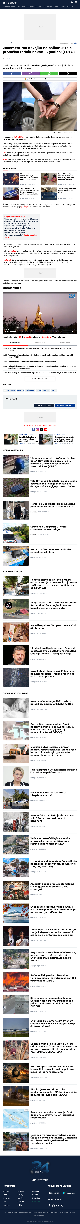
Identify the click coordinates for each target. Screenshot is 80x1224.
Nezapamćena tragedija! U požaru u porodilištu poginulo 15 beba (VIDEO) (52, 702)
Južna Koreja (9, 390)
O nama (8, 1212)
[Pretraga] (72, 2)
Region (35, 1195)
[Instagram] (37, 429)
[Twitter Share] (68, 73)
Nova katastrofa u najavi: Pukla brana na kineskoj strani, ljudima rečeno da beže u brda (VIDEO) (52, 674)
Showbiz (38, 7)
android (27, 337)
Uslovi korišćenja (68, 1212)
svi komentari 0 (44, 405)
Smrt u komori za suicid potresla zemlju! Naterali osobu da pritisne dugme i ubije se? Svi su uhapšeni (29, 191)
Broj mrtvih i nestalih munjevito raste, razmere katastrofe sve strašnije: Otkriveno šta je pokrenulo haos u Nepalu (53, 956)
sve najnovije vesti (40, 379)
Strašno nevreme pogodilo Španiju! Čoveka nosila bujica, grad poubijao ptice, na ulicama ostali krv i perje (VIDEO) (51, 1002)
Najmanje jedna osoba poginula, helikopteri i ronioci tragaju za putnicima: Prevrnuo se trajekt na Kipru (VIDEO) (42, 367)
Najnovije (6, 7)
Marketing (33, 1212)
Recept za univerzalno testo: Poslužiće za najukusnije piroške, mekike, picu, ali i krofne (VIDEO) (40, 356)
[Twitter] (41, 429)
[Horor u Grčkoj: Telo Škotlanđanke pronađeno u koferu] (16, 556)
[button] (40, 313)
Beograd (35, 1191)
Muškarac (30, 390)
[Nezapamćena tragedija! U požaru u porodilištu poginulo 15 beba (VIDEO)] (16, 708)
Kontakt (15, 1212)
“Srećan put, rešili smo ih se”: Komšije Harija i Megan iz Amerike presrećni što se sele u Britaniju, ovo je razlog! (53, 932)
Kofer (5, 159)
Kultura (21, 1201)
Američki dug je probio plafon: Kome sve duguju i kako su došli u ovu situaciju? (52, 887)
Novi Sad (36, 1201)
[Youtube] (45, 429)
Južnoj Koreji (20, 137)
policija (24, 207)
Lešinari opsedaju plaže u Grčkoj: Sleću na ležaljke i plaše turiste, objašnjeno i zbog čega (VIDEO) (53, 864)
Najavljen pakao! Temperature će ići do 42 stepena (53, 627)
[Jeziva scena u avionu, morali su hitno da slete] (49, 193)
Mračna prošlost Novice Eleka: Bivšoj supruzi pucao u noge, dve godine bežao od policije (40, 349)
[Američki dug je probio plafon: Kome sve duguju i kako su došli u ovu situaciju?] (16, 890)
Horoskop (36, 1198)
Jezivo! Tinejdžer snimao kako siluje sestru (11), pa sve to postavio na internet (66, 177)
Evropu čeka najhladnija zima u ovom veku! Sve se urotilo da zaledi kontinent (52, 818)
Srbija (20, 1205)
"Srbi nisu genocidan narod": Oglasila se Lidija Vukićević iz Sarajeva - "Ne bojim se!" (42, 373)
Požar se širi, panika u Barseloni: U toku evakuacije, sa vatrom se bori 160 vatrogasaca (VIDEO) (53, 978)
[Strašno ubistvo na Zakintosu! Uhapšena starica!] (16, 799)
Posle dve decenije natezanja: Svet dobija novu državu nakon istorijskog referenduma (52, 1115)
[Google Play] (69, 1193)
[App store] (54, 1193)
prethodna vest (26, 435)
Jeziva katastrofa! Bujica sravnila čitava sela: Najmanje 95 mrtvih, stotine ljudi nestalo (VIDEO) (50, 841)
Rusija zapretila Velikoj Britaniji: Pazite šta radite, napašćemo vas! (53, 771)
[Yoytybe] (57, 1206)
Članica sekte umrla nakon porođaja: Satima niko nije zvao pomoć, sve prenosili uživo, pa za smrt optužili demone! (29, 177)
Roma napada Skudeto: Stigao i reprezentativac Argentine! (32, 362)
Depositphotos (40, 1216)
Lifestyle (65, 7)
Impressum (23, 1212)
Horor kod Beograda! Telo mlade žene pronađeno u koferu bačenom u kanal (52, 505)
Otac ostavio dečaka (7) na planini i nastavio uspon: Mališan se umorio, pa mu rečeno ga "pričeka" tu (53, 910)
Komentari (65, 343)
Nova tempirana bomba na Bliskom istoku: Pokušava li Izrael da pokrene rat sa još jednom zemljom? (52, 1069)
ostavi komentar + (65, 405)
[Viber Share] (31, 73)
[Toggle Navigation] (76, 2)
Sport (32, 7)
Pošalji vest (42, 1212)
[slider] (40, 329)
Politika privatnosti (54, 1212)
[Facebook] (33, 429)
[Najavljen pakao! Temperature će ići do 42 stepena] (16, 632)
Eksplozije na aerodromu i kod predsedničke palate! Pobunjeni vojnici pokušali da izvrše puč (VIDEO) (53, 1092)
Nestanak (7, 260)
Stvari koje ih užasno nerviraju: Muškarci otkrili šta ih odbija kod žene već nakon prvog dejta (28, 439)
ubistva (12, 251)
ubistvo (20, 390)
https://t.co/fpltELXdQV (14, 216)
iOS (19, 337)
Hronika (50, 7)
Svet (44, 7)
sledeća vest (59, 435)
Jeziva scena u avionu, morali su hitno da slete (67, 190)
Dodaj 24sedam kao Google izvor (42, 79)
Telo (5, 152)
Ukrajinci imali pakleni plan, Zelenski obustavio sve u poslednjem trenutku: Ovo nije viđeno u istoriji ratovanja (53, 651)
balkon (46, 390)
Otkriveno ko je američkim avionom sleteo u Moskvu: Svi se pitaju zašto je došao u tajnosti (53, 1024)
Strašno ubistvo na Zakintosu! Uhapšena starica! (48, 794)
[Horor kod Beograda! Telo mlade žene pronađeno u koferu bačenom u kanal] (16, 510)
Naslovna (6, 43)
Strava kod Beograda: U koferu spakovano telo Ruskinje (48, 528)
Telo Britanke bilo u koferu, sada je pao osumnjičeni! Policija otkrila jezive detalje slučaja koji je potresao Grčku (53, 484)
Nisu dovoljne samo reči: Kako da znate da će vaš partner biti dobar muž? (64, 439)
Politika (25, 7)
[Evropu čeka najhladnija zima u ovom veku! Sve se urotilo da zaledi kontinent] (16, 822)
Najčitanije (40, 343)
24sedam (46, 337)
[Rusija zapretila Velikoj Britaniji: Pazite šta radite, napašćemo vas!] (16, 776)
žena (39, 390)
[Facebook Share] (12, 73)
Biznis (72, 7)
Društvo (58, 7)
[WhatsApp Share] (49, 73)
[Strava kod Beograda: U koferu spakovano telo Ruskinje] (16, 533)
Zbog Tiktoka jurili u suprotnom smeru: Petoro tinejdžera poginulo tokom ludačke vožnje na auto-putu (53, 605)
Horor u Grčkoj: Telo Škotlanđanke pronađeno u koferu (50, 551)
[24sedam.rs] (10, 3)
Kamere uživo (16, 7)
